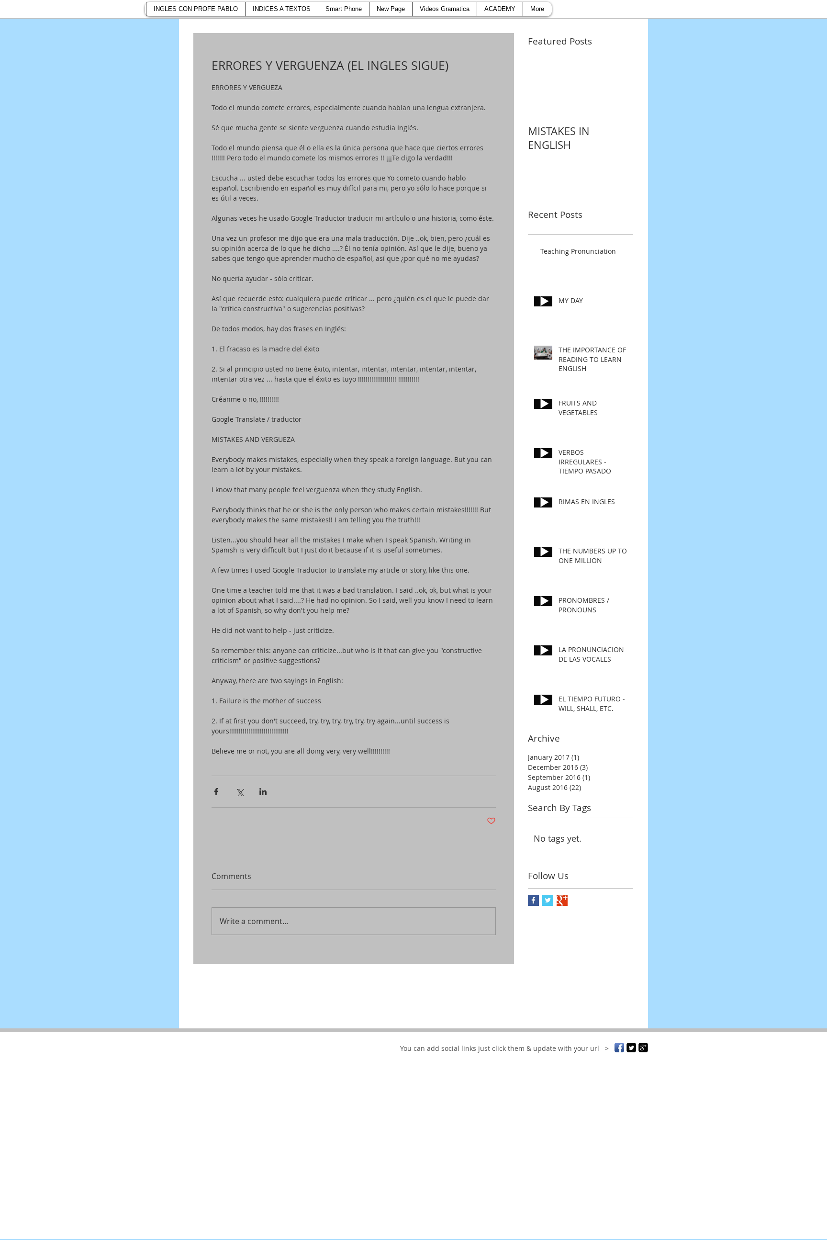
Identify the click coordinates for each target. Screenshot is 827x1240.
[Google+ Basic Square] (562, 900)
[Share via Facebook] (216, 791)
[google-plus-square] (643, 1047)
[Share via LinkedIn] (263, 791)
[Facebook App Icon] (619, 1047)
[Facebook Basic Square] (533, 900)
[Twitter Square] (631, 1047)
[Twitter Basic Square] (547, 900)
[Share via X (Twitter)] (239, 791)
